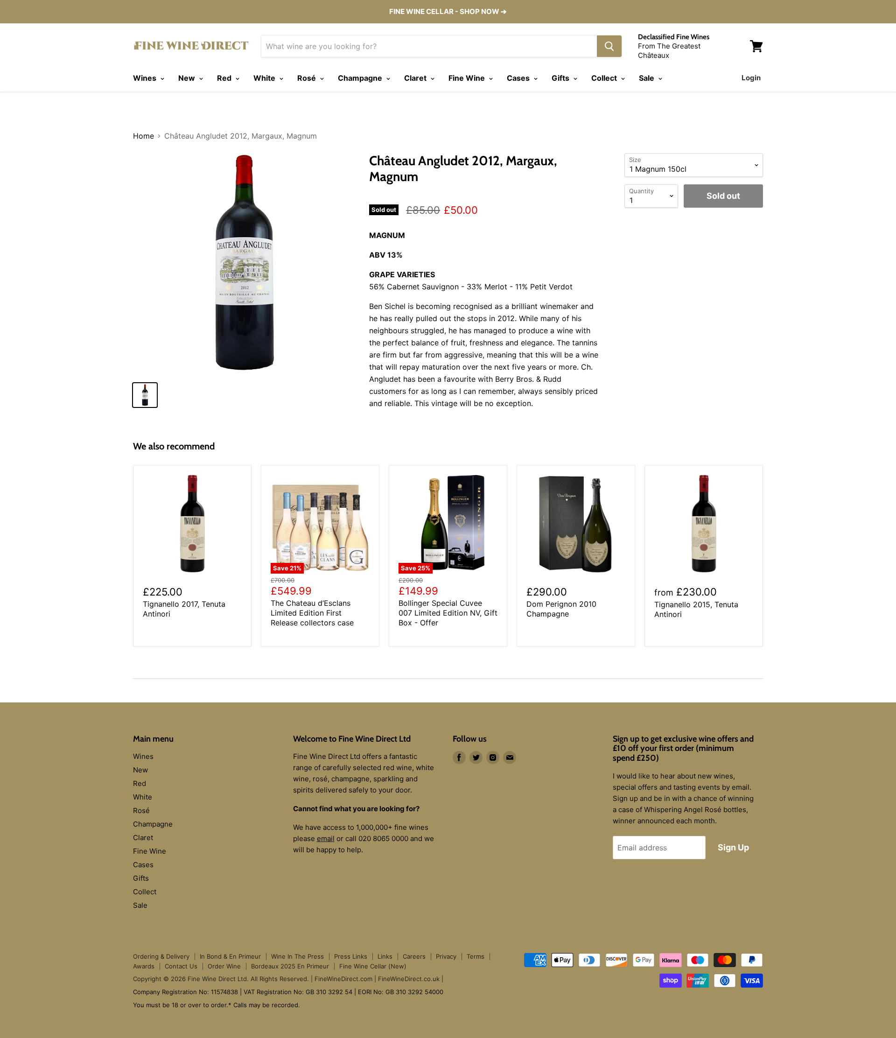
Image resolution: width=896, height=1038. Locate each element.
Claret (416, 78)
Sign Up (733, 847)
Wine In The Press (297, 956)
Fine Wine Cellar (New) (372, 966)
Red (225, 78)
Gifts (561, 78)
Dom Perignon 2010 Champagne (561, 608)
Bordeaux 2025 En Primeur (290, 966)
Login (751, 77)
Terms (475, 956)
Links (385, 956)
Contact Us (181, 966)
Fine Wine (467, 78)
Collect (605, 78)
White (265, 78)
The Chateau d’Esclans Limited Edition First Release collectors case (312, 612)
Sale (647, 78)
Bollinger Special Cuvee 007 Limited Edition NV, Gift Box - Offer (448, 612)
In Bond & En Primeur (230, 956)
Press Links (350, 956)
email (326, 838)
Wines (145, 78)
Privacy (446, 956)
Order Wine (224, 966)
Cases (519, 78)
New (187, 78)
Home (143, 136)
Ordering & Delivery (161, 956)
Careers (414, 956)
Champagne (361, 78)
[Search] (609, 46)
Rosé (307, 78)
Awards (143, 966)
